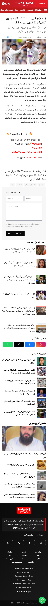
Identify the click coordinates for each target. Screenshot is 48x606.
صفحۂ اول (37, 10)
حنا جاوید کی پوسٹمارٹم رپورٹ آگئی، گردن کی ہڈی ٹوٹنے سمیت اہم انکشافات (19, 264)
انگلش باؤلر (33, 185)
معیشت (24, 555)
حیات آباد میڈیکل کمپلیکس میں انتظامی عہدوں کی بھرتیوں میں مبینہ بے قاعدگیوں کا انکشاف (19, 328)
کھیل (9, 555)
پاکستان (22, 10)
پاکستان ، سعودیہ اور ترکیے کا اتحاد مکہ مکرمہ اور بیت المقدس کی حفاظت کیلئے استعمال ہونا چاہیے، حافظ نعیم (18, 311)
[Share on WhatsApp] (11, 37)
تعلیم (38, 559)
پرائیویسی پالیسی (28, 535)
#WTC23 (36, 144)
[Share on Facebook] (4, 37)
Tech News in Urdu (24, 580)
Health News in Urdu (24, 588)
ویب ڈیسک (42, 37)
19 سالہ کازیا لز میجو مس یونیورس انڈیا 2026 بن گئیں (19, 295)
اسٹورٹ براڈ (41, 185)
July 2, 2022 (33, 157)
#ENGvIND (37, 148)
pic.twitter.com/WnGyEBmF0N (27, 152)
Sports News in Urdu (24, 572)
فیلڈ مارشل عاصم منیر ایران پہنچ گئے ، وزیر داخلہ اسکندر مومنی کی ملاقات (20, 250)
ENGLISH (42, 3)
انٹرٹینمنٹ (9, 559)
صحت (24, 559)
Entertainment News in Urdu (24, 584)
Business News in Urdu (24, 576)
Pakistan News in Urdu (24, 568)
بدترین (26, 185)
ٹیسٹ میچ (19, 185)
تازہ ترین (30, 10)
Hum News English (24, 591)
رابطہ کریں (40, 535)
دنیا (16, 10)
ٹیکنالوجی (31, 562)
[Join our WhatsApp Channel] (42, 600)
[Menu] (45, 11)
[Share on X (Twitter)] (8, 37)
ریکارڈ (12, 185)
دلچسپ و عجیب (17, 562)
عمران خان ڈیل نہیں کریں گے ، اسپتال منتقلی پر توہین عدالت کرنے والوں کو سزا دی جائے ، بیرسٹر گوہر (19, 280)
